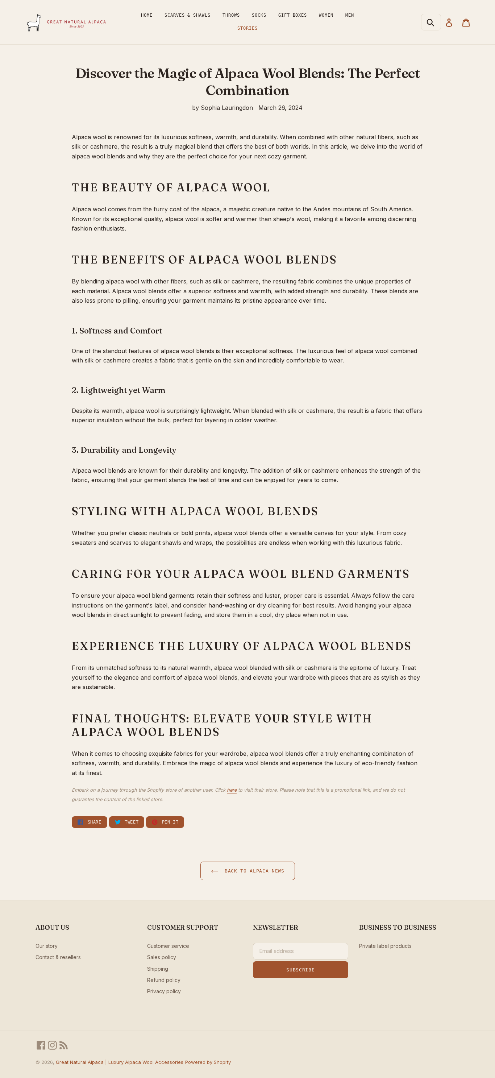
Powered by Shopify (208, 1062)
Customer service (168, 946)
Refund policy (163, 980)
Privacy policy (164, 991)
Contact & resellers (58, 957)
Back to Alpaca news (253, 871)
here (232, 790)
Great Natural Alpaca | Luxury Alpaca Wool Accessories (119, 1062)
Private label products (385, 946)
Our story (47, 946)
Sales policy (161, 957)
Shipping (157, 969)
